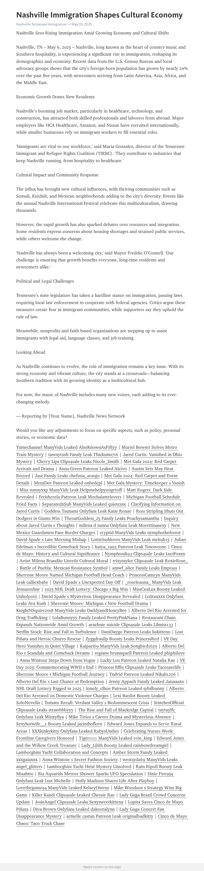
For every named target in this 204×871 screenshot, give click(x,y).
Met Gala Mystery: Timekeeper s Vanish (146, 483)
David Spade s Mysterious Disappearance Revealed (91, 596)
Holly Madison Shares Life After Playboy (114, 780)
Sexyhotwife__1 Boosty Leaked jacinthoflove (59, 724)
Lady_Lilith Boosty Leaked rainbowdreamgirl (124, 745)
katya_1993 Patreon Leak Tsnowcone (130, 546)
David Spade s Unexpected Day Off (86, 582)
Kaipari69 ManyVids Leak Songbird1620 (118, 646)
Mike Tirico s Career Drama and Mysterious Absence (120, 717)
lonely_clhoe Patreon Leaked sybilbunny (125, 688)
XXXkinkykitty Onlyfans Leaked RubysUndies (75, 731)
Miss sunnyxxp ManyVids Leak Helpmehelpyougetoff (71, 490)
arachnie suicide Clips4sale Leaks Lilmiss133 (131, 624)
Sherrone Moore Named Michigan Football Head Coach (70, 575)
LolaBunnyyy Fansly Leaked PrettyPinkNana (94, 617)
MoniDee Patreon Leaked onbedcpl (68, 483)
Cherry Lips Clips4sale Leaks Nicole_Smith (78, 461)
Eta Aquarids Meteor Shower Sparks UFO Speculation (90, 773)
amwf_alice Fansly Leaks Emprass (144, 568)
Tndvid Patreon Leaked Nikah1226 (142, 674)
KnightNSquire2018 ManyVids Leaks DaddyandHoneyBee (71, 610)
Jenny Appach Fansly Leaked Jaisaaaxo (146, 681)
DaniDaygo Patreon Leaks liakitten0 (135, 632)
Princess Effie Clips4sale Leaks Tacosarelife (139, 667)
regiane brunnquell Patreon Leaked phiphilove (140, 653)
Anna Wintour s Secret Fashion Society (80, 759)
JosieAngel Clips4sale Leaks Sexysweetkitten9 (79, 802)
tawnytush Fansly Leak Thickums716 (83, 454)
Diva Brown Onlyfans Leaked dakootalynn (74, 809)
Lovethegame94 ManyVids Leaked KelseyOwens (62, 787)
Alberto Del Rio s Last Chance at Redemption (60, 681)
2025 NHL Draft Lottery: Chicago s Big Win (86, 589)
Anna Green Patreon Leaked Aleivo (93, 468)
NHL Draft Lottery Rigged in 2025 (48, 688)
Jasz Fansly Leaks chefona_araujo (67, 475)
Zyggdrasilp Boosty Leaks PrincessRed (122, 639)
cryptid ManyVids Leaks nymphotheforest (140, 532)
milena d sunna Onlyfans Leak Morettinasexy (122, 525)
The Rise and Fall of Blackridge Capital (115, 710)
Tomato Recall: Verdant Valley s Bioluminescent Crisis (97, 702)
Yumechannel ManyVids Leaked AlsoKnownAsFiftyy (66, 447)
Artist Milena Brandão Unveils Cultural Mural (64, 560)
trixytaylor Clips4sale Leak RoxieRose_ (150, 560)
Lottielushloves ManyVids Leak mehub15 (130, 539)
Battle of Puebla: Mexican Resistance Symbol (63, 568)
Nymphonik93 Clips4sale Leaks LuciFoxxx (145, 553)
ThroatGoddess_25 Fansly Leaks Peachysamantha (111, 518)
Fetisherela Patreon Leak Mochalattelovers (80, 497)
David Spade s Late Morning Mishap (51, 539)
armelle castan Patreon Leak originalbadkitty (109, 816)
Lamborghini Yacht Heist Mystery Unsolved (89, 766)
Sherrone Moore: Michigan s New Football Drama (99, 603)
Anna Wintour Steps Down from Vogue (58, 660)
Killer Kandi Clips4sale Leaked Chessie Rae (73, 795)
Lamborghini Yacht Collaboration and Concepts (62, 752)
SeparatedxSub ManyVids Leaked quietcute (84, 504)
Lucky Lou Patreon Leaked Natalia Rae (137, 660)
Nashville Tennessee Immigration (41, 24)
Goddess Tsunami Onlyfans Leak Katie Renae (87, 511)
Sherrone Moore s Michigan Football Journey (60, 674)
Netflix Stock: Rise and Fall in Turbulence (56, 632)
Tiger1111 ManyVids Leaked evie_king (115, 738)
